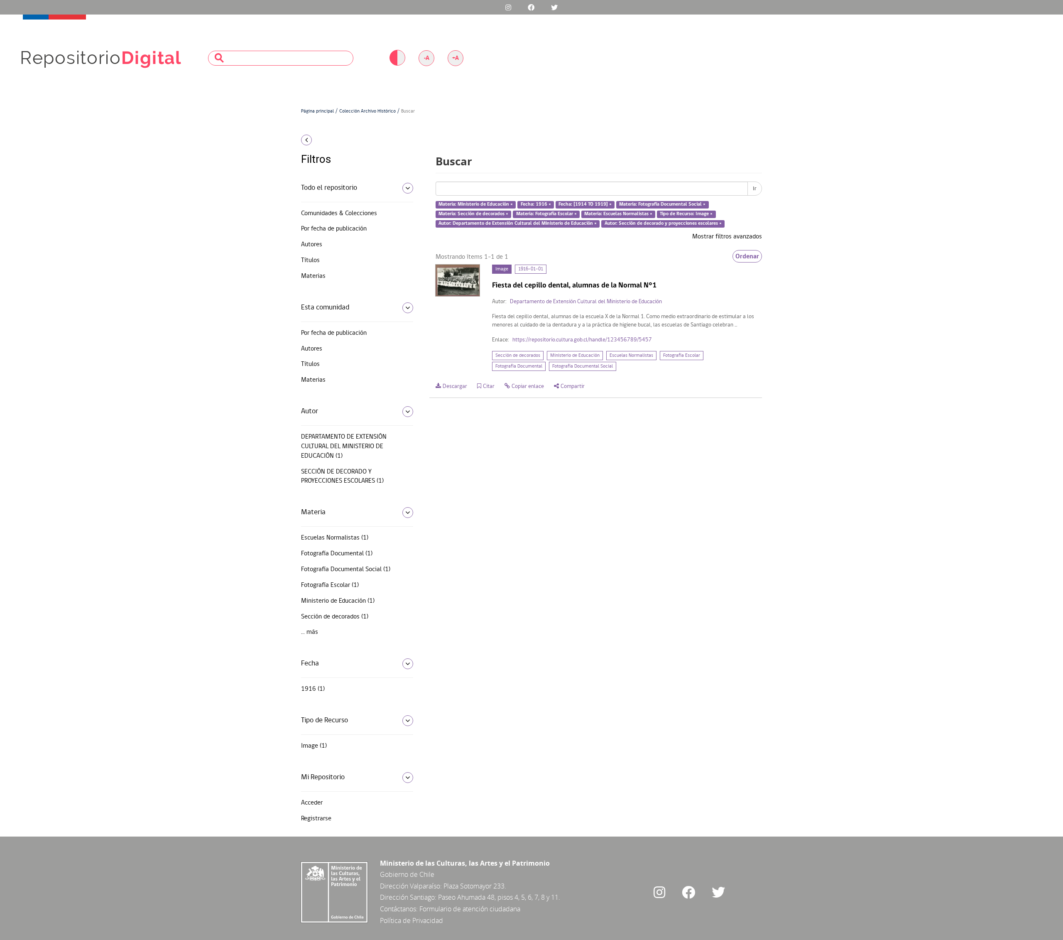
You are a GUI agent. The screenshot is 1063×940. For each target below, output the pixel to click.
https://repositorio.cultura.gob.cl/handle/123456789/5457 (582, 340)
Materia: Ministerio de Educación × (475, 204)
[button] (354, 140)
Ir (755, 188)
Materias (313, 276)
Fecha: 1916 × (536, 204)
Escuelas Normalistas (631, 355)
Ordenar (747, 256)
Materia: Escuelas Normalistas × (618, 213)
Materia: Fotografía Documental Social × (662, 204)
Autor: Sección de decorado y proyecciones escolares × (663, 223)
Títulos (310, 260)
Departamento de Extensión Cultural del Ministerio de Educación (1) (344, 446)
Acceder (312, 803)
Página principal (317, 111)
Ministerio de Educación (575, 355)
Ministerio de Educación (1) (338, 601)
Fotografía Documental (518, 366)
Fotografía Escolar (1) (330, 585)
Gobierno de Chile (407, 874)
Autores (311, 244)
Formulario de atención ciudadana (469, 908)
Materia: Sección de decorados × (473, 213)
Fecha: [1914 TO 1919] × (585, 204)
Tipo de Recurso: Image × (686, 213)
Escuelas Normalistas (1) (334, 538)
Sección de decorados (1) (334, 617)
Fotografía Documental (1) (336, 553)
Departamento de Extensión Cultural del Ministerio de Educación (586, 302)
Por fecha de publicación (334, 229)
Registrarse (316, 818)
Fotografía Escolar (681, 355)
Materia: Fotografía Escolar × (546, 213)
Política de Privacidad (411, 920)
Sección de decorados (517, 355)
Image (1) (314, 746)
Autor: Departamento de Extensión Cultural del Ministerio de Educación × (517, 223)
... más (309, 632)
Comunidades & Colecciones (339, 213)
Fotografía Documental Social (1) (345, 569)
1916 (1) (313, 689)
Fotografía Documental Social (582, 366)
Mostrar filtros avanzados (727, 236)
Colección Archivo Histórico (367, 111)
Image (501, 269)
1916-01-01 (530, 269)
